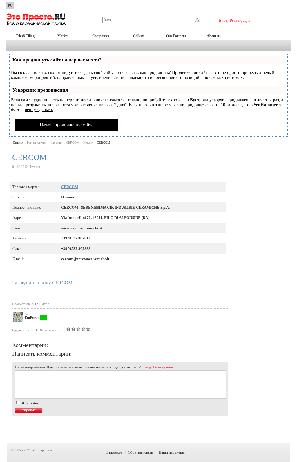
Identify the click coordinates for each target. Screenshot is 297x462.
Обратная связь (140, 452)
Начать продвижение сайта (66, 124)
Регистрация (240, 20)
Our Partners (176, 36)
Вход (223, 20)
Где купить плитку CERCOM (42, 282)
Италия (88, 142)
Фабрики (56, 142)
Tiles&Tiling (25, 36)
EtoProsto (32, 318)
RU (10, 5)
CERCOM (72, 142)
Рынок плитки (36, 142)
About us (214, 36)
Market (62, 36)
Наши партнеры (172, 452)
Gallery (138, 36)
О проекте (114, 452)
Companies (100, 36)
